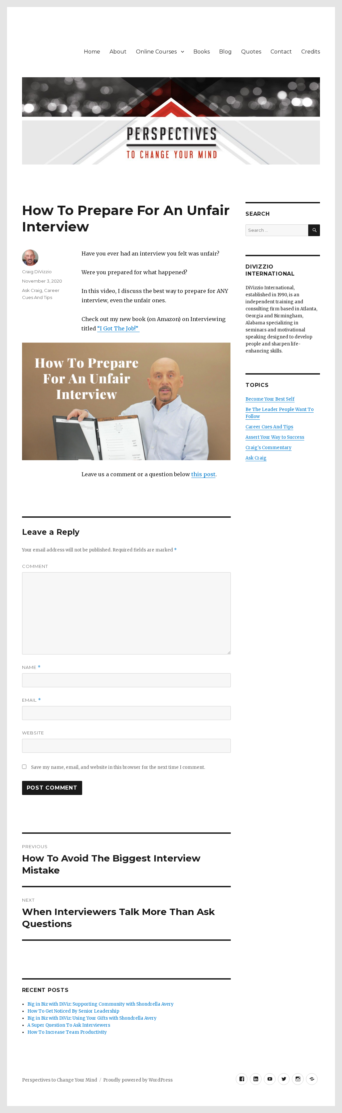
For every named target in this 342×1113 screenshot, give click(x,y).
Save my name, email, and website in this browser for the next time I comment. (118, 767)
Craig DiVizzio (37, 271)
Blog (225, 51)
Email (31, 700)
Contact (281, 51)
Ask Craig (32, 290)
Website (33, 732)
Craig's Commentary (268, 447)
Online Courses (156, 51)
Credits (310, 51)
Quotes (251, 51)
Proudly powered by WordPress (138, 1080)
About (118, 51)
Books (201, 51)
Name (31, 667)
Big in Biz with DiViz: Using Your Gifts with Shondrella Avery (92, 1018)
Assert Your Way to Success (274, 437)
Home (92, 51)
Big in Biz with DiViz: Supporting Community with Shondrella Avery (100, 1004)
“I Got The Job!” (118, 328)
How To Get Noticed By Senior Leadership (73, 1011)
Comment (35, 566)
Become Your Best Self (270, 399)
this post (203, 474)
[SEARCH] (314, 230)
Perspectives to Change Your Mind (59, 1080)
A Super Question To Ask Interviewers (68, 1025)
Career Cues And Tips (269, 427)
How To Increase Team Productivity (67, 1032)
